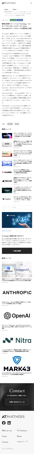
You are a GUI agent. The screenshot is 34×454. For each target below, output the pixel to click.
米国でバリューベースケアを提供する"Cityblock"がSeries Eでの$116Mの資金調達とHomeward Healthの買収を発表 (17, 279)
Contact (5, 442)
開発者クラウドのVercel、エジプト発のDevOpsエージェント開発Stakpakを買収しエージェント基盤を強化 (23, 180)
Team (4, 436)
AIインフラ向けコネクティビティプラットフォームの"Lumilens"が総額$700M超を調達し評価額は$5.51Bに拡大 (23, 162)
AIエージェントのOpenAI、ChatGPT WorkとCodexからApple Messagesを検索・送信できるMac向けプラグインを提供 (17, 326)
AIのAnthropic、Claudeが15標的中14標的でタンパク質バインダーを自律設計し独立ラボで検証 (16, 302)
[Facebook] (4, 423)
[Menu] (31, 3)
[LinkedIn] (9, 423)
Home (6, 9)
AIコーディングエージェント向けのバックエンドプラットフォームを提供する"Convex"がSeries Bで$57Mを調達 (23, 153)
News (14, 9)
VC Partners (22, 430)
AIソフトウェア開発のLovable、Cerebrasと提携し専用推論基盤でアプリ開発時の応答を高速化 (23, 171)
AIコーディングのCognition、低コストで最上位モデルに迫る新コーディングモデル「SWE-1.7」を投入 (23, 198)
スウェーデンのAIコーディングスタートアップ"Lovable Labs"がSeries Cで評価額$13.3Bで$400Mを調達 (23, 134)
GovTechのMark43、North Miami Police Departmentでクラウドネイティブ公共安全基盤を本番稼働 (17, 373)
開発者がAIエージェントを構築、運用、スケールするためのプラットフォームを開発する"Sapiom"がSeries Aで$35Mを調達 (23, 143)
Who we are (7, 430)
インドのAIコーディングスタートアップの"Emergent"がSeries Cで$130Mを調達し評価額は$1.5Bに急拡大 (23, 189)
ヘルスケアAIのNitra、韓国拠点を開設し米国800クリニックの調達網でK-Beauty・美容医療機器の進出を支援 (16, 350)
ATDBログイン (21, 442)
